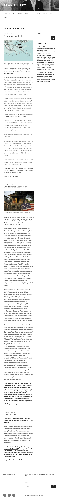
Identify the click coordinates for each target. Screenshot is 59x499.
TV (31, 13)
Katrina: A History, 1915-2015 (12, 224)
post (48, 81)
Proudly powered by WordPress (34, 495)
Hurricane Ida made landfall (20, 77)
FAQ (51, 13)
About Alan (7, 13)
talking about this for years (18, 116)
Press (5, 17)
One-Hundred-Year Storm (15, 187)
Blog (14, 13)
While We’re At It (11, 414)
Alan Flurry (15, 5)
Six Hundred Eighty (18, 454)
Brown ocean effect (13, 36)
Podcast (37, 13)
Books (20, 13)
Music (26, 13)
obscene (9, 456)
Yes (21, 221)
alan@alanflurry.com (9, 474)
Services (45, 13)
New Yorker (15, 176)
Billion (27, 454)
